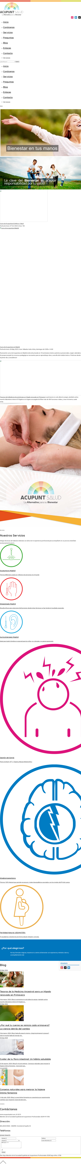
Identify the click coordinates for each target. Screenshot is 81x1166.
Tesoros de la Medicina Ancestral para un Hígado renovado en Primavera (22, 397)
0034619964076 (5, 1135)
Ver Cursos (6, 58)
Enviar (3, 1152)
